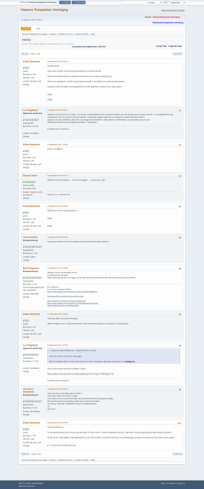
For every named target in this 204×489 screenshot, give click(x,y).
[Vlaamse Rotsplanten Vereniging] (24, 130)
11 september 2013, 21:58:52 (57, 314)
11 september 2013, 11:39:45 (57, 144)
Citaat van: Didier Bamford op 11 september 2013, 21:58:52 (73, 350)
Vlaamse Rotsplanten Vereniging (44, 10)
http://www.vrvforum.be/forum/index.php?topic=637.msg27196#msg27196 (80, 374)
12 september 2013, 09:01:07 (57, 423)
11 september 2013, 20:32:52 (57, 237)
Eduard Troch (30, 175)
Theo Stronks (30, 237)
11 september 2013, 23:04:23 (57, 389)
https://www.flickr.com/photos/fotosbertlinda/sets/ (66, 301)
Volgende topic (175, 46)
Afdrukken (177, 54)
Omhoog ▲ (181, 483)
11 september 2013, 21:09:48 (57, 268)
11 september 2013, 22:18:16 (57, 345)
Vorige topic (161, 46)
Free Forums (31, 486)
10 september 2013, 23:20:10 (57, 61)
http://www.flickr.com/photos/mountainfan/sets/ (65, 296)
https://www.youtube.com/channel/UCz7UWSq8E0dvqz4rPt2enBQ (72, 303)
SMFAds (21, 486)
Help (162, 483)
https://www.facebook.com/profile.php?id (63, 305)
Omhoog (25, 454)
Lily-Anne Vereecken (28, 390)
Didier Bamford (31, 61)
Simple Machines (37, 483)
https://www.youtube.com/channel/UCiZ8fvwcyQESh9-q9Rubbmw (72, 292)
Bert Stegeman (31, 268)
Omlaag (24, 54)
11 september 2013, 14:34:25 (57, 206)
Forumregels (170, 483)
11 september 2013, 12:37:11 (57, 175)
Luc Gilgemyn (30, 110)
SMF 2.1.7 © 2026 (25, 483)
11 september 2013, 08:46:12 (57, 110)
